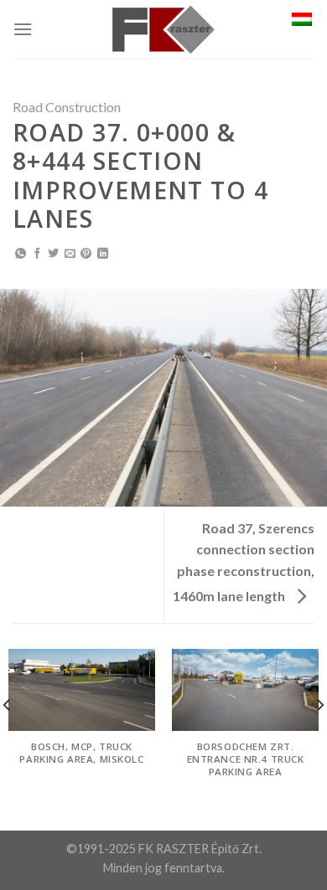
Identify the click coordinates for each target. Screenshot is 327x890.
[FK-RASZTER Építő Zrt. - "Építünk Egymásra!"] (163, 29)
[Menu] (23, 28)
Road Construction (67, 107)
